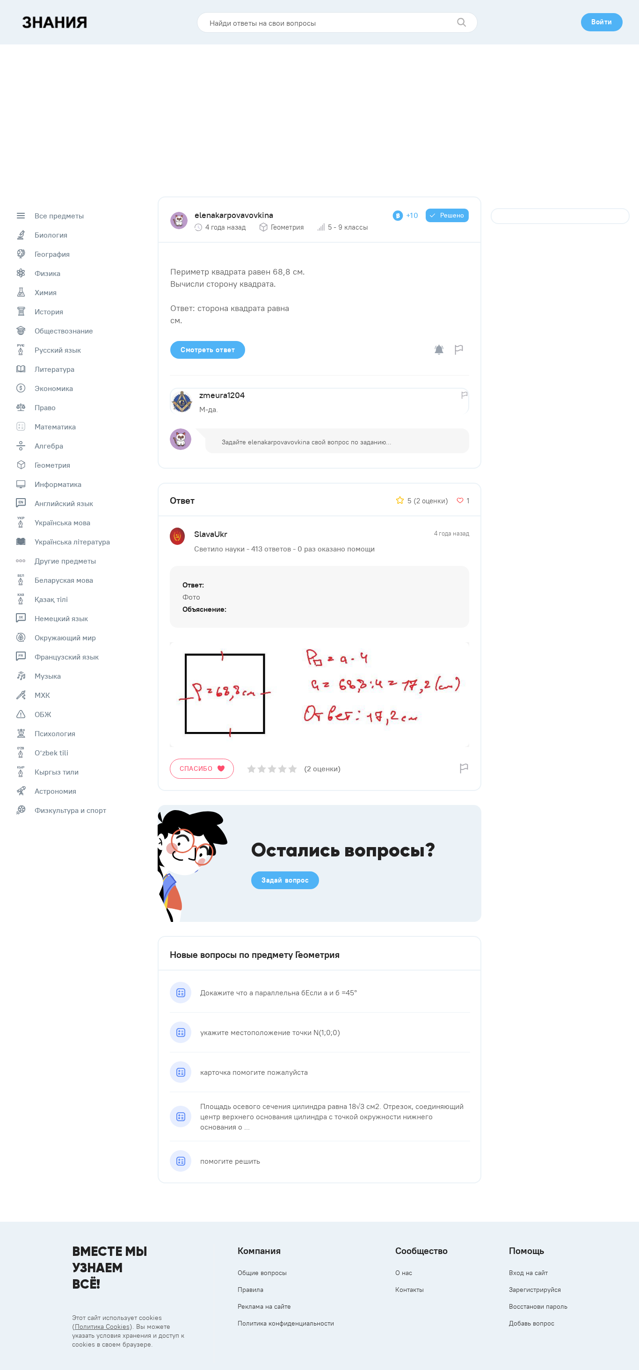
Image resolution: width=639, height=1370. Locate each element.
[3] (272, 768)
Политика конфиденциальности (286, 1323)
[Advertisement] (319, 114)
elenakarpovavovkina (234, 215)
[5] (292, 768)
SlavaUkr (210, 534)
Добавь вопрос (531, 1323)
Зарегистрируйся (535, 1289)
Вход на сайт (528, 1273)
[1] (251, 768)
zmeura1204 (222, 395)
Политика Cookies (102, 1326)
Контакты (409, 1289)
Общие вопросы (262, 1273)
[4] (282, 768)
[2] (261, 768)
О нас (403, 1273)
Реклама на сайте (264, 1306)
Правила (250, 1289)
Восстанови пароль (538, 1306)
